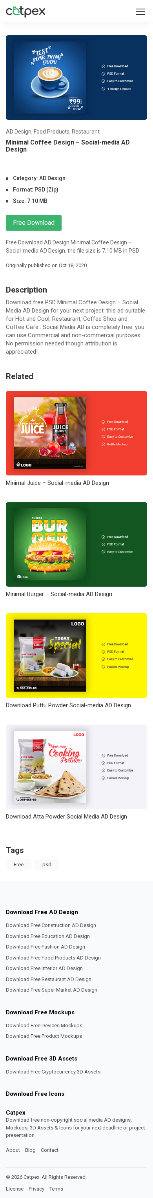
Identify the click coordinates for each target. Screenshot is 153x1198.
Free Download (34, 222)
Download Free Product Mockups (44, 1036)
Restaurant (86, 131)
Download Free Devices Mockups (44, 1025)
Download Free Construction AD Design (51, 925)
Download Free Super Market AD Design (51, 990)
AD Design (18, 131)
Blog (30, 1150)
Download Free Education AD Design (48, 936)
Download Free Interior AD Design (44, 968)
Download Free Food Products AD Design (53, 958)
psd (46, 864)
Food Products (51, 131)
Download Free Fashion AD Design (45, 947)
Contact (49, 1150)
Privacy (36, 1189)
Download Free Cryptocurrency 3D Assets (53, 1072)
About (13, 1150)
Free (19, 864)
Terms (56, 1189)
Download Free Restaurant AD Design (48, 979)
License (15, 1189)
